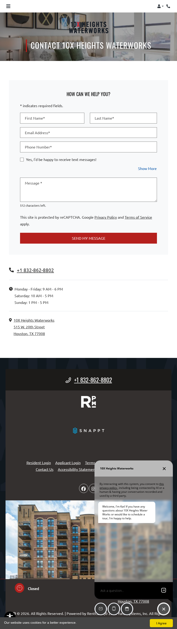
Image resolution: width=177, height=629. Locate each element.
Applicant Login (68, 462)
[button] (160, 6)
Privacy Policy (105, 217)
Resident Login (39, 462)
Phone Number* (38, 147)
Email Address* (37, 132)
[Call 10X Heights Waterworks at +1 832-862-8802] (168, 6)
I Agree (161, 623)
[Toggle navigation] (8, 6)
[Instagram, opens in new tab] (93, 488)
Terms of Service (138, 217)
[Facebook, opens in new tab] (83, 488)
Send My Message (88, 238)
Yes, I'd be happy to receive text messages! (61, 159)
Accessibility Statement (77, 469)
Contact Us (44, 469)
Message (33, 183)
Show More (147, 168)
